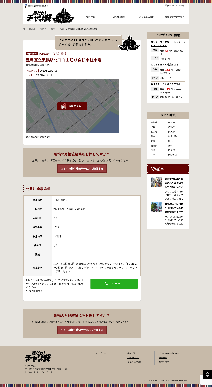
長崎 (153, 150)
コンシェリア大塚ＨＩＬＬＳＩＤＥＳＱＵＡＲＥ (168, 44)
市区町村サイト (37, 290)
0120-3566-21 (116, 283)
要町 (170, 145)
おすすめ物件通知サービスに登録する (82, 168)
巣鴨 (153, 141)
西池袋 (171, 127)
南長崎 (171, 150)
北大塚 (154, 131)
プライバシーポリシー (169, 353)
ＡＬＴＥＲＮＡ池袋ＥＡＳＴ (166, 64)
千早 (153, 155)
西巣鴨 (154, 145)
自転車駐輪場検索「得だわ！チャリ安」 (38, 356)
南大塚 (171, 131)
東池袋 (154, 122)
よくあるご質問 (134, 362)
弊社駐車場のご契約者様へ (177, 6)
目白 (153, 136)
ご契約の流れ (133, 358)
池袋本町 (172, 155)
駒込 (170, 141)
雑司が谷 (172, 136)
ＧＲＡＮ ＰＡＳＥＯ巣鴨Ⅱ (166, 84)
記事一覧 (163, 358)
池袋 (153, 127)
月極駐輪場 (164, 362)
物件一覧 (131, 353)
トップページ (102, 353)
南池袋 (171, 122)
